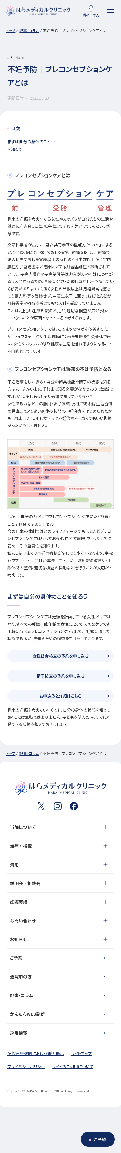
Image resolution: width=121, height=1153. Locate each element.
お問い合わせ (23, 920)
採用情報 (19, 1032)
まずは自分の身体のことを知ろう (28, 145)
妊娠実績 (18, 902)
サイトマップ (81, 1053)
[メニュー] (110, 11)
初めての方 (91, 14)
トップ (10, 30)
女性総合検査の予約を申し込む (60, 656)
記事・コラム (29, 30)
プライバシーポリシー (26, 1066)
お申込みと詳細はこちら (60, 696)
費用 (14, 864)
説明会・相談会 (25, 883)
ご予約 (16, 958)
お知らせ (18, 939)
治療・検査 (21, 846)
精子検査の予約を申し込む (60, 676)
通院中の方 (21, 976)
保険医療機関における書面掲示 (35, 1053)
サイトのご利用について (72, 1066)
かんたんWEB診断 (27, 1014)
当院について (23, 827)
